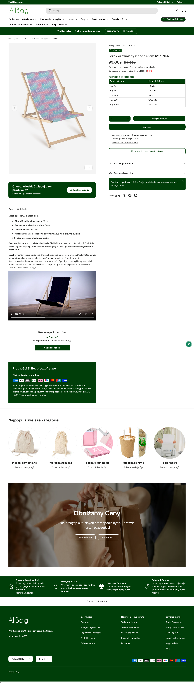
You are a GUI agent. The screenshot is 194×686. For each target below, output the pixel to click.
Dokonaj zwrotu (88, 643)
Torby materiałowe (130, 627)
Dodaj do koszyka (159, 118)
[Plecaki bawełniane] (24, 443)
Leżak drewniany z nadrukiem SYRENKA (43, 39)
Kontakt (63, 24)
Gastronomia (98, 19)
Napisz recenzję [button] (52, 347)
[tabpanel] (52, 267)
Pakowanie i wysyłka (50, 19)
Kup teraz (147, 127)
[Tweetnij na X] (124, 195)
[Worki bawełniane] (61, 443)
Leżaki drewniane (129, 632)
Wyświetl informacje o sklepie (125, 142)
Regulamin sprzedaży (91, 632)
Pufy (83, 19)
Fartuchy (125, 643)
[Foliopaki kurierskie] (97, 443)
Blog (54, 24)
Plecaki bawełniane (24, 462)
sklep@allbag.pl (15, 2)
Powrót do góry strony (97, 601)
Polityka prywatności (91, 627)
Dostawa (85, 622)
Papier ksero (170, 462)
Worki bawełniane (60, 462)
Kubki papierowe (133, 462)
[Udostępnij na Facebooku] (130, 195)
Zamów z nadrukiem (18, 24)
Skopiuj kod (130, 31)
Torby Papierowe (174, 622)
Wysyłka (133, 67)
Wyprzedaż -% (85, 537)
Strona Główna (13, 39)
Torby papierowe (129, 622)
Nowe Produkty (108, 537)
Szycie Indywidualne (176, 638)
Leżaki (71, 19)
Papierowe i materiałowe (21, 19)
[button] (189, 344)
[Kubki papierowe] (133, 443)
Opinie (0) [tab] (22, 209)
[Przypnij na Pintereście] (136, 195)
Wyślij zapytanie (81, 190)
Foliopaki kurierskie (97, 462)
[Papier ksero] (169, 443)
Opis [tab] (10, 209)
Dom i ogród (118, 19)
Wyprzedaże (42, 24)
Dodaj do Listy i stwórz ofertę (148, 151)
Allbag (111, 45)
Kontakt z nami (88, 638)
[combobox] (102, 11)
